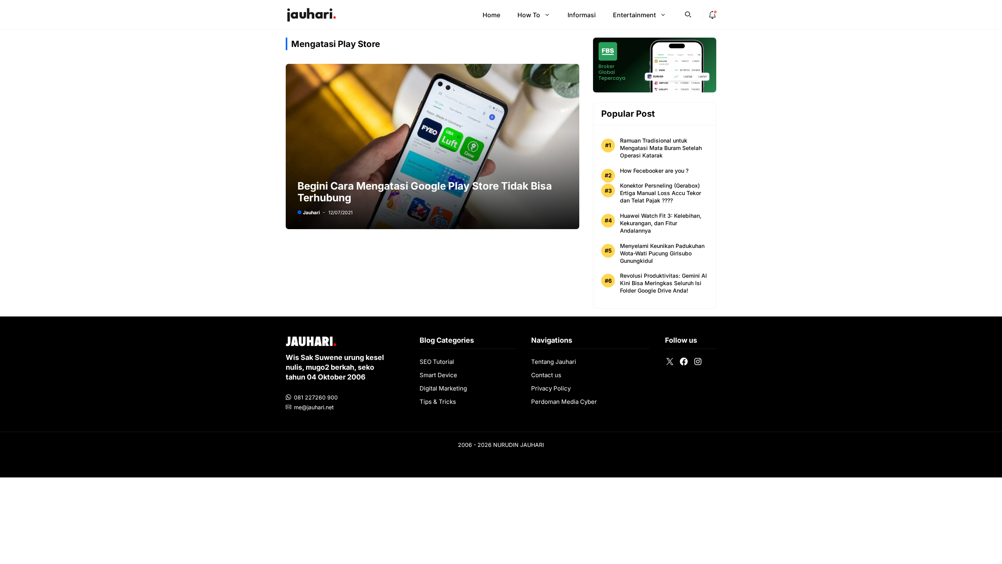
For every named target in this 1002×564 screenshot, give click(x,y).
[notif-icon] (712, 15)
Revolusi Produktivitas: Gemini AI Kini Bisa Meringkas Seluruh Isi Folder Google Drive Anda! (663, 283)
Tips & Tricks (438, 401)
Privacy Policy (551, 388)
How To (528, 15)
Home (491, 15)
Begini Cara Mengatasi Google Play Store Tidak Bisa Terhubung (424, 192)
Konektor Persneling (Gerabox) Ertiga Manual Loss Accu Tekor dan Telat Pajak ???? (660, 193)
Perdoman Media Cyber (564, 401)
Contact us (546, 375)
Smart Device (438, 375)
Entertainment (634, 15)
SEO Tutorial (437, 361)
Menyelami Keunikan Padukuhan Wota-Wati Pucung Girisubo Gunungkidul (662, 253)
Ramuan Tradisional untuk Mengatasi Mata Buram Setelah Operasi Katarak (661, 148)
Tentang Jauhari (553, 361)
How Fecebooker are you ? (654, 170)
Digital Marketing (443, 388)
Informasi (582, 15)
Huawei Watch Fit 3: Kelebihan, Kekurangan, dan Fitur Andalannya (660, 223)
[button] (688, 13)
